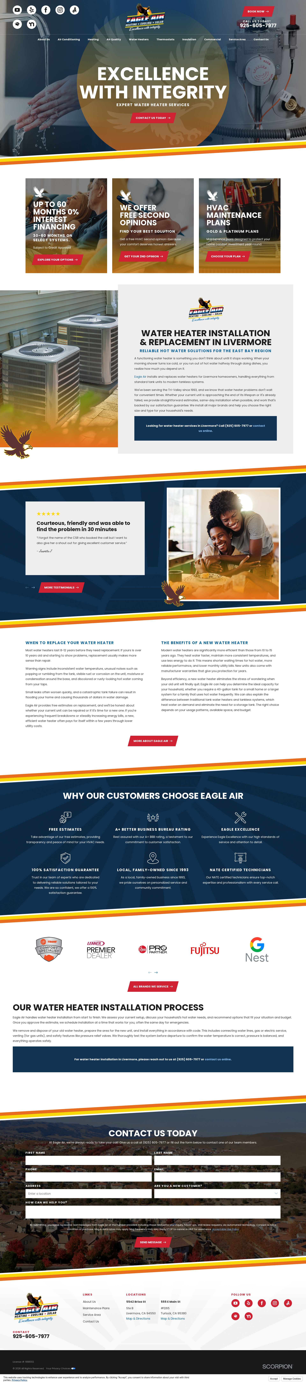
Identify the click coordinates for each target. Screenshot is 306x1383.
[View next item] (33, 587)
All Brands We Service (150, 986)
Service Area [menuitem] (237, 39)
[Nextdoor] (31, 24)
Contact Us (91, 1321)
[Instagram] (60, 10)
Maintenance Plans (96, 1308)
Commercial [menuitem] (212, 39)
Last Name (163, 1152)
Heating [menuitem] (93, 39)
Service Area (92, 1315)
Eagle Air (140, 377)
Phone (31, 1169)
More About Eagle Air (151, 741)
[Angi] (74, 10)
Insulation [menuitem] (189, 39)
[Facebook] (46, 10)
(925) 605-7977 (237, 426)
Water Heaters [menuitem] (139, 39)
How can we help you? (46, 1202)
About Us (89, 1302)
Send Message (151, 1242)
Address (33, 1186)
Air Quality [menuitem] (114, 39)
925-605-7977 (258, 25)
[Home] (145, 17)
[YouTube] (17, 10)
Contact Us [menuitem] (261, 39)
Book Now (256, 11)
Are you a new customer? (178, 1186)
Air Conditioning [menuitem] (69, 39)
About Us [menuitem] (44, 39)
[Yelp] (31, 10)
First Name (35, 1152)
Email (159, 1169)
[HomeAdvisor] (17, 24)
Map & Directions (138, 1319)
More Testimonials (59, 587)
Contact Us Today (151, 118)
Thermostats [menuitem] (165, 39)
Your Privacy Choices (58, 1368)
